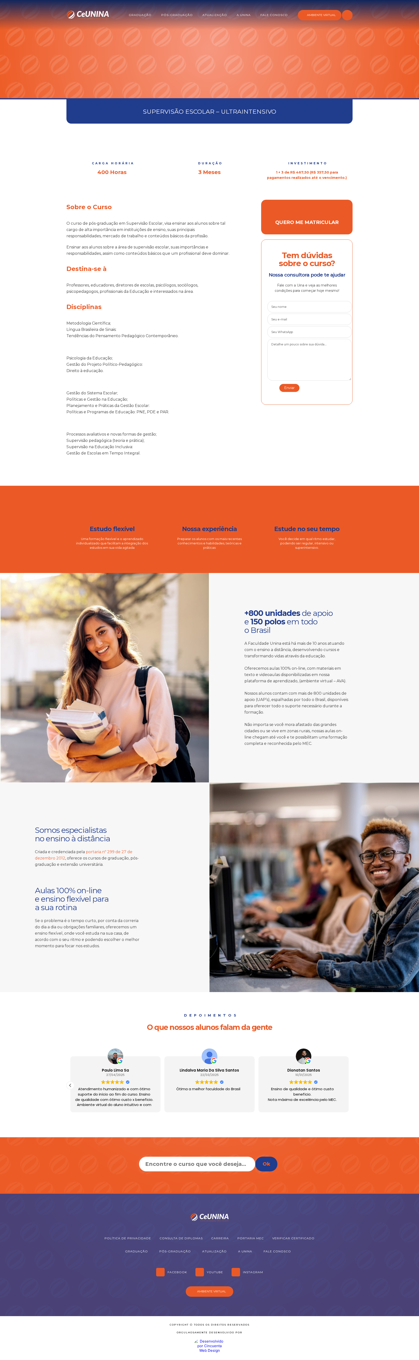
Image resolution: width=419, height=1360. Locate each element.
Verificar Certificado (293, 1238)
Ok (266, 1164)
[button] (70, 1085)
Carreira (220, 1238)
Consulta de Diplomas (181, 1238)
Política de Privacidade (128, 1238)
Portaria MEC (250, 1238)
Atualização (214, 15)
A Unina (244, 15)
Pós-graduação (177, 15)
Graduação (140, 15)
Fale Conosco (274, 15)
